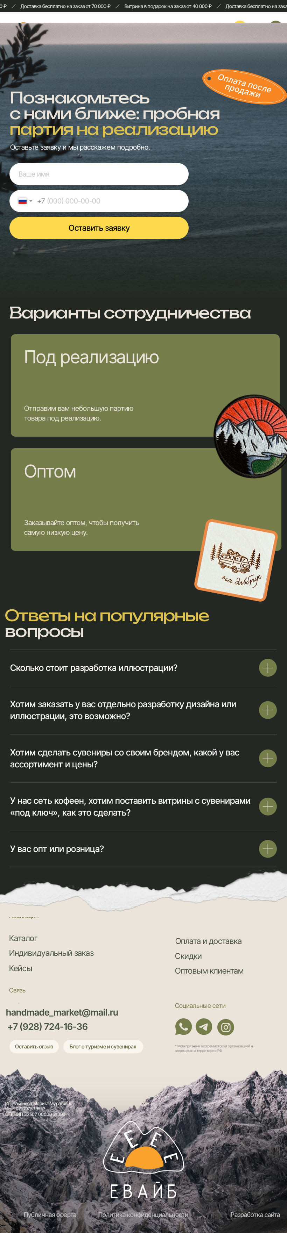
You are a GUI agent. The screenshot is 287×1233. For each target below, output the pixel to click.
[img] (144, 1157)
